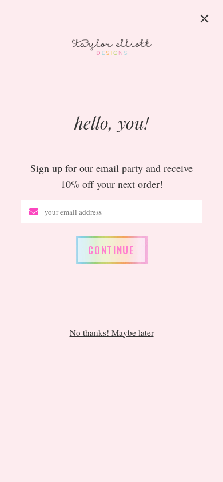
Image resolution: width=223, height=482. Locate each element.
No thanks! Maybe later (112, 332)
